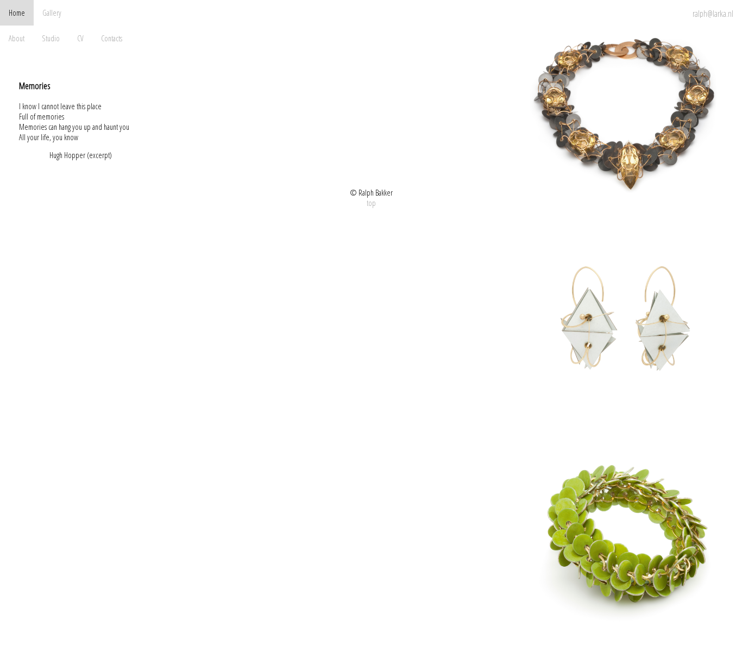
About (16, 38)
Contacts (111, 38)
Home (17, 13)
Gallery (51, 13)
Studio (51, 38)
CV (80, 38)
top (371, 203)
